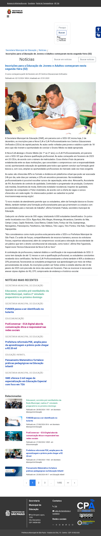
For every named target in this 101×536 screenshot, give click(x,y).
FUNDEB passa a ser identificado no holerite (24, 310)
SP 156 (56, 3)
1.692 (59, 482)
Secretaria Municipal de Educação (21, 50)
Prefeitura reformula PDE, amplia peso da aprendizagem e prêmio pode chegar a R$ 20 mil (27, 345)
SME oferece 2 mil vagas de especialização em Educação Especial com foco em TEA (26, 381)
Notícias (62, 40)
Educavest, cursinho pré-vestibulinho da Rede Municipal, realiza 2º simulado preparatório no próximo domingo (27, 294)
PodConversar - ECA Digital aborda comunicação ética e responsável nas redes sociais (25, 327)
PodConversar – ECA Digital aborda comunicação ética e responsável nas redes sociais (42, 436)
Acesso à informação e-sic (17, 3)
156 (55, 506)
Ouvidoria (31, 3)
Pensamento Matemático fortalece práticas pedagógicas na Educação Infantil (24, 363)
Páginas (62, 38)
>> (68, 482)
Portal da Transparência (44, 3)
